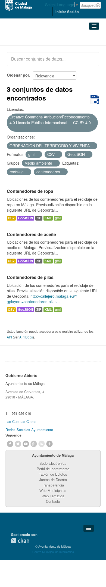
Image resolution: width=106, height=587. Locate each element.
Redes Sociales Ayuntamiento (29, 429)
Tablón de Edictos (53, 474)
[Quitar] (11, 128)
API (9, 337)
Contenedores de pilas (30, 277)
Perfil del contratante (53, 468)
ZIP (38, 218)
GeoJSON (25, 218)
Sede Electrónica (52, 463)
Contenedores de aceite (31, 234)
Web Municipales (52, 490)
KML (48, 218)
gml (58, 218)
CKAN (20, 541)
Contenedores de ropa (30, 191)
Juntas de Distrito (53, 479)
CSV (11, 218)
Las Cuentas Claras (20, 421)
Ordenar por (18, 75)
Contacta (53, 501)
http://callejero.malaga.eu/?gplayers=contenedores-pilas (42, 298)
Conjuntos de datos (30, 38)
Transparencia (53, 485)
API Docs (26, 337)
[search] (91, 62)
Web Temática (53, 495)
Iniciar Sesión (67, 11)
